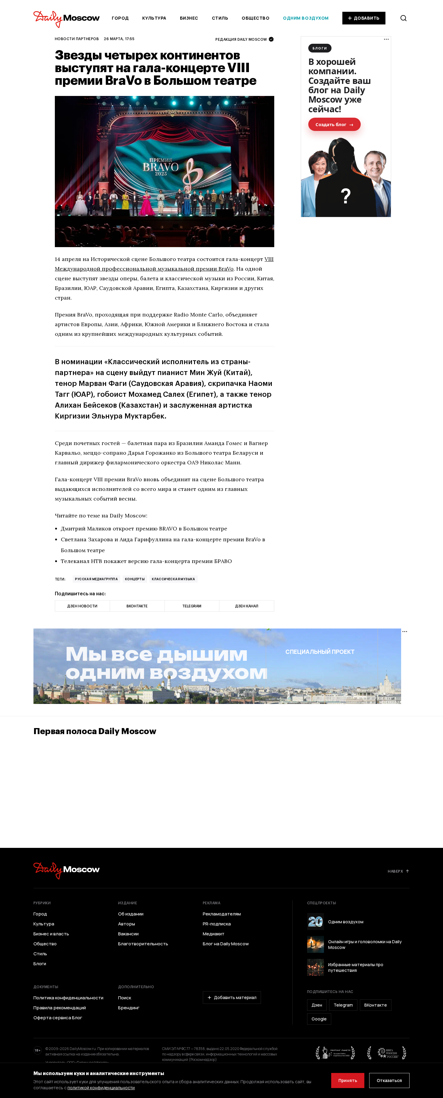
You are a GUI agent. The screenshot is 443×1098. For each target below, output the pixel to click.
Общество (255, 18)
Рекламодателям (222, 914)
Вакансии (128, 934)
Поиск (124, 998)
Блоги (39, 964)
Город (120, 18)
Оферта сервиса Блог (57, 1018)
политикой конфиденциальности (101, 1087)
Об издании (130, 914)
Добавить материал (235, 997)
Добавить (367, 18)
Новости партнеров (77, 39)
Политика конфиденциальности (68, 998)
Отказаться (389, 1080)
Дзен (317, 1005)
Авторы (126, 924)
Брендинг (129, 1008)
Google (319, 1019)
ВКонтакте (375, 1005)
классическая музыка (173, 579)
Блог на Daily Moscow (226, 944)
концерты (135, 579)
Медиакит (214, 934)
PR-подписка (217, 924)
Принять (347, 1080)
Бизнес (189, 18)
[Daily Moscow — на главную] (66, 871)
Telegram (343, 1005)
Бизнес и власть (51, 934)
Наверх (395, 871)
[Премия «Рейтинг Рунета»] (335, 1052)
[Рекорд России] (387, 1052)
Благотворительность (143, 944)
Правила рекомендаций (59, 1008)
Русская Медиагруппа (96, 579)
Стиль (220, 18)
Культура (154, 18)
